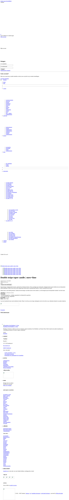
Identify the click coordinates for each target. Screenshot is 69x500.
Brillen (4, 438)
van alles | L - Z (9, 220)
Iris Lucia (5, 404)
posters (7, 110)
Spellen (4, 461)
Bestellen (5, 333)
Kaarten (5, 443)
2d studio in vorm (7, 394)
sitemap (27, 493)
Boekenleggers (6, 437)
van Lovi (8, 188)
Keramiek (5, 445)
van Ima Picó (9, 185)
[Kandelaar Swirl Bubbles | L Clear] (35, 320)
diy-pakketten (9, 163)
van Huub (11, 217)
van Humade (8, 183)
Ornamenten (5, 455)
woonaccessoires (9, 100)
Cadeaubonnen (6, 431)
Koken (4, 446)
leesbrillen (8, 148)
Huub (4, 403)
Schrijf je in (5, 471)
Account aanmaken (5, 78)
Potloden (5, 457)
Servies (4, 459)
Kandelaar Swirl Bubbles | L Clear (10, 326)
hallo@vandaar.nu (7, 347)
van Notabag (8, 193)
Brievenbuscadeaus (7, 429)
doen (4, 152)
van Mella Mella (9, 189)
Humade (5, 401)
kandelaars (8, 103)
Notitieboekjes (6, 451)
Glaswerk (5, 440)
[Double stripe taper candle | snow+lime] (9, 266)
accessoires (8, 147)
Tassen (4, 462)
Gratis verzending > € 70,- (10, 352)
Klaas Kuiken (6, 405)
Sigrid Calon (6, 417)
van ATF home (12, 211)
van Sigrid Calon (9, 194)
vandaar (5, 240)
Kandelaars (5, 444)
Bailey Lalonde (6, 395)
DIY (4, 439)
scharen (7, 133)
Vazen (4, 464)
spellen (7, 166)
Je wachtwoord (4, 66)
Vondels (5, 421)
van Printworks (12, 235)
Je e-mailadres (4, 63)
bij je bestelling (20, 355)
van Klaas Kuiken (10, 186)
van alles (10, 219)
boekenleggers (9, 127)
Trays (4, 463)
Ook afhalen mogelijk (9, 354)
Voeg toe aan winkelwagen (6, 284)
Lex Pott (5, 406)
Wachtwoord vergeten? (5, 70)
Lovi (4, 410)
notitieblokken (9, 130)
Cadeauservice (6, 360)
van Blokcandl (12, 213)
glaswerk (8, 101)
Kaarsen (5, 441)
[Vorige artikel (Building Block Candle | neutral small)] (34, 249)
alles (4, 83)
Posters (4, 456)
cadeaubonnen (9, 114)
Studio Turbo (6, 418)
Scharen (5, 458)
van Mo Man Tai (9, 191)
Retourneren (5, 365)
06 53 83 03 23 (6, 345)
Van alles (5, 423)
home (4, 82)
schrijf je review (13, 485)
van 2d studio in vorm (13, 209)
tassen (7, 149)
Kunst (4, 447)
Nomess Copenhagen (7, 413)
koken (7, 164)
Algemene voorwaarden (8, 366)
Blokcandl (5, 396)
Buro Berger (6, 398)
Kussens (5, 449)
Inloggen (2, 69)
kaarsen (7, 102)
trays (7, 112)
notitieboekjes (9, 129)
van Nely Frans (12, 234)
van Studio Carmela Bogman (15, 237)
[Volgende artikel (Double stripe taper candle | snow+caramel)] (34, 260)
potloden (8, 132)
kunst (7, 106)
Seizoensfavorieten (7, 428)
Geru (4, 400)
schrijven (5, 115)
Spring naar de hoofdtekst (6, 1)
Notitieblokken (6, 452)
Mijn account (3, 36)
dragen (4, 135)
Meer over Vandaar (7, 385)
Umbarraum (5, 419)
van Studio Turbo (9, 196)
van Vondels (11, 239)
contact (4, 241)
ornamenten (8, 109)
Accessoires (5, 435)
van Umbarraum (9, 197)
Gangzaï (5, 399)
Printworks (5, 416)
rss (30, 493)
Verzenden (5, 364)
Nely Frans (5, 412)
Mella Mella (5, 411)
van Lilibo (11, 232)
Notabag (5, 415)
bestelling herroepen (36, 493)
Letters (4, 450)
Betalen (4, 363)
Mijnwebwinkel (59, 493)
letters (7, 108)
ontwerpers (5, 171)
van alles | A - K (9, 198)
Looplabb (5, 409)
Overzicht (3, 310)
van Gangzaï (11, 214)
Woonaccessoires (7, 466)
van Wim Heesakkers (13, 238)
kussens (7, 107)
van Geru (11, 215)
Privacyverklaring (7, 367)
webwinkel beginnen (45, 493)
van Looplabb (12, 233)
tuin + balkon (9, 113)
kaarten (7, 128)
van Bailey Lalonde (13, 212)
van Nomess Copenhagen (11, 192)
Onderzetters (6, 453)
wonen (4, 88)
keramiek (8, 104)
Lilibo (4, 407)
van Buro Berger (9, 182)
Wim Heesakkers (6, 422)
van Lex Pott (8, 187)
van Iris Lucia (11, 218)
